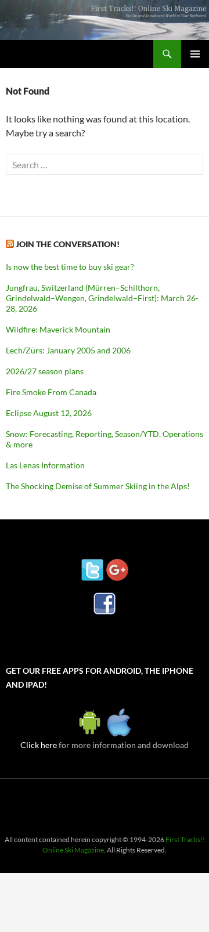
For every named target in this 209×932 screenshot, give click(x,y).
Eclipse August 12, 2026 (49, 413)
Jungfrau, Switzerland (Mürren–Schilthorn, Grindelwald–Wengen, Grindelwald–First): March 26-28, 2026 (102, 298)
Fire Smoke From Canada (51, 392)
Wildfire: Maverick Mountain (58, 329)
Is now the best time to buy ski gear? (70, 267)
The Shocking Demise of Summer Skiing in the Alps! (98, 486)
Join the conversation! (68, 244)
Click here (38, 745)
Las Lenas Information (45, 465)
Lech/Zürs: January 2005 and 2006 (68, 350)
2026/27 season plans (45, 371)
